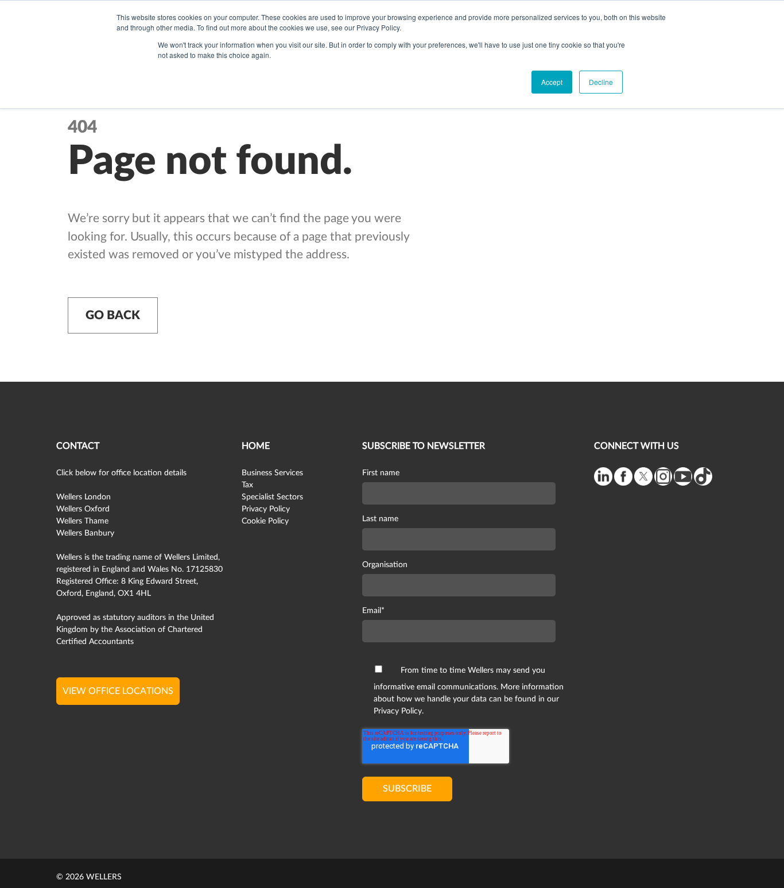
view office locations (118, 691)
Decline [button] (601, 82)
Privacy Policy (266, 509)
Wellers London (83, 497)
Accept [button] (551, 82)
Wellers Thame (82, 521)
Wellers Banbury (85, 533)
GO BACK (113, 315)
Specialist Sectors (272, 497)
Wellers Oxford (83, 509)
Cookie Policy (265, 521)
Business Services (272, 473)
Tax (247, 485)
